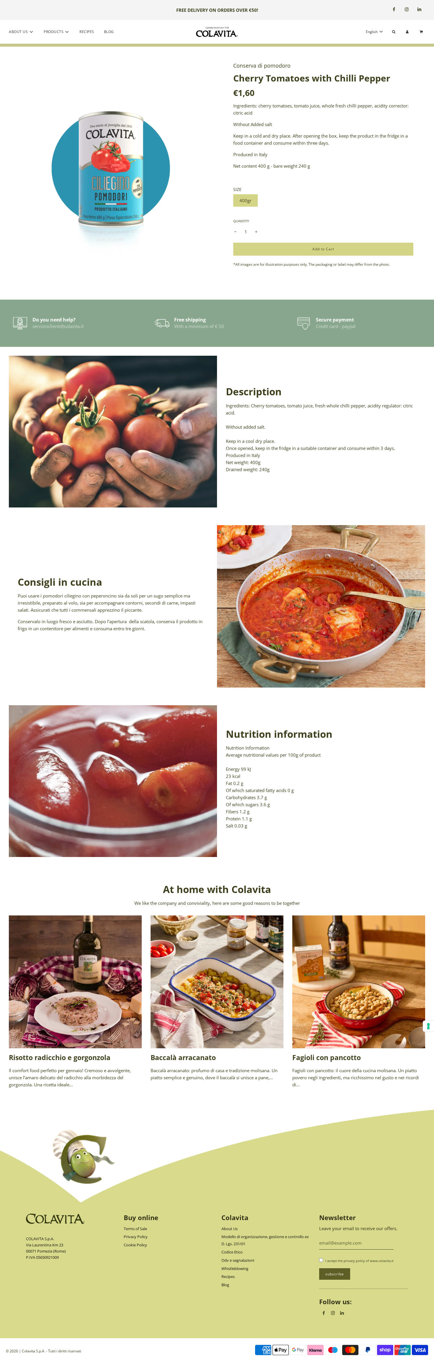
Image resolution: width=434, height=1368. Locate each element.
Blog (109, 31)
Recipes (86, 31)
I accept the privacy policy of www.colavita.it (359, 1260)
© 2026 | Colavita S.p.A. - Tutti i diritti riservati (43, 1351)
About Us (229, 1228)
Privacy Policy (136, 1236)
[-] (235, 232)
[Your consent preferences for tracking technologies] (428, 1026)
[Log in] (407, 32)
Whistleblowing (234, 1268)
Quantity (241, 221)
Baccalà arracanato (183, 1057)
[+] (256, 232)
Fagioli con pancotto (326, 1057)
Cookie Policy (135, 1245)
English (372, 31)
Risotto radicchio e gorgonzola (59, 1057)
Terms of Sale (135, 1228)
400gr (245, 200)
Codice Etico (232, 1252)
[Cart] (422, 32)
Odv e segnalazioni (237, 1260)
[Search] (394, 32)
